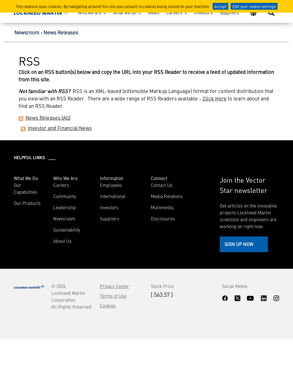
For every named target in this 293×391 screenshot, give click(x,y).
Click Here (215, 98)
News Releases (60, 32)
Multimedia (162, 207)
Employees (111, 185)
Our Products (27, 203)
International (113, 196)
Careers (174, 12)
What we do (124, 12)
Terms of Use (113, 296)
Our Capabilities (25, 188)
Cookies (108, 305)
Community (64, 196)
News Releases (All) (47, 117)
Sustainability (66, 229)
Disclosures (163, 218)
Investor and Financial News (60, 127)
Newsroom (26, 32)
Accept (220, 6)
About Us (62, 241)
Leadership (64, 207)
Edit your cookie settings (254, 6)
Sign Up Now (239, 244)
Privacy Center (114, 286)
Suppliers (229, 12)
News (153, 12)
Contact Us (162, 185)
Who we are (89, 12)
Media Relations (167, 196)
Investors (203, 12)
